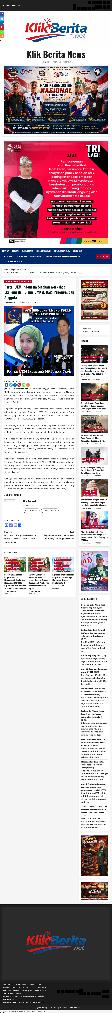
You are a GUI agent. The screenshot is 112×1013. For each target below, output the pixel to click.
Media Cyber (27, 990)
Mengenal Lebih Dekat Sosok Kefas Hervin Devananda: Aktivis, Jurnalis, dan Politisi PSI (93, 742)
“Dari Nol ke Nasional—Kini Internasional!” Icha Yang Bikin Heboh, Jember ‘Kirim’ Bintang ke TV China (94, 536)
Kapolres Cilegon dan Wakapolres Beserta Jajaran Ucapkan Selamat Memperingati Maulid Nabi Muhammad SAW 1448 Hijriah (38, 581)
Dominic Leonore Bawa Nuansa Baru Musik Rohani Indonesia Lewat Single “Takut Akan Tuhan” (94, 406)
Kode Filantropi (39, 990)
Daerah (9, 563)
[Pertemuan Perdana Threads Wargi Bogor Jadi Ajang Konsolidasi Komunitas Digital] (94, 424)
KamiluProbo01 (11, 591)
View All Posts (49, 510)
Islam (16, 563)
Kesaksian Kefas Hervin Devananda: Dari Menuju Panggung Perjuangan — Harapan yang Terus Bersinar (93, 633)
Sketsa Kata (77, 251)
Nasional (58, 563)
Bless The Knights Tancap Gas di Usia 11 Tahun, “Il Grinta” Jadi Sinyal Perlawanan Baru (94, 470)
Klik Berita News (56, 53)
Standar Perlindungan (12, 993)
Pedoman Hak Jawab (11, 990)
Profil (18, 984)
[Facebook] (6, 385)
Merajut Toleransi (43, 251)
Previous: (20, 536)
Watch (105, 256)
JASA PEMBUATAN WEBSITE (13, 261)
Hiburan (15, 251)
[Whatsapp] (23, 385)
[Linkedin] (15, 385)
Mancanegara (27, 251)
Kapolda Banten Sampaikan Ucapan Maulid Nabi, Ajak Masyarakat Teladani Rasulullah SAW (63, 578)
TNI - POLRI (11, 569)
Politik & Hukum (26, 281)
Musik (101, 357)
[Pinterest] (19, 385)
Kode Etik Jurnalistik (38, 987)
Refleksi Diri (22, 256)
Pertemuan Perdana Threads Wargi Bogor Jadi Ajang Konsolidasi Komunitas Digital (93, 438)
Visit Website (31, 510)
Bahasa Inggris (36, 256)
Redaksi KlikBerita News (31, 984)
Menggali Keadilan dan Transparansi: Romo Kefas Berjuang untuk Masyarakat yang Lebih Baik (93, 787)
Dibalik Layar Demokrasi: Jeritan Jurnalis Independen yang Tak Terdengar (92, 764)
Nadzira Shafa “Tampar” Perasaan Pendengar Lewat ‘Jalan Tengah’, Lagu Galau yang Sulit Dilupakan (94, 502)
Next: (59, 535)
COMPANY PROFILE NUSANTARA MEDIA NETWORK (63, 256)
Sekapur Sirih (8, 984)
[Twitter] (11, 385)
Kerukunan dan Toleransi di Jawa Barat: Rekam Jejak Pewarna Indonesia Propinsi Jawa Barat (92, 714)
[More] (28, 385)
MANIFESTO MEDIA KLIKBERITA (15, 987)
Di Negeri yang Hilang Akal (90, 655)
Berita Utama (11, 560)
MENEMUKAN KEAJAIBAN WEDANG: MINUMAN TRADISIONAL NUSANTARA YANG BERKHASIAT (94, 691)
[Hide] (1, 40)
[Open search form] (94, 256)
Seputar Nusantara (62, 251)
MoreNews (64, 1007)
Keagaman (8, 256)
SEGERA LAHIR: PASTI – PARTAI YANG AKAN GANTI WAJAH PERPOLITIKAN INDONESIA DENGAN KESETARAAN (94, 809)
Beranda (5, 251)
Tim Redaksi (10, 302)
